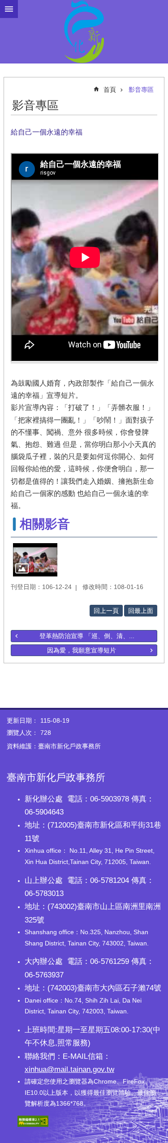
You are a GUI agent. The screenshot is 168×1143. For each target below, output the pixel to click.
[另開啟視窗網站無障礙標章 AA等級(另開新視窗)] (32, 1124)
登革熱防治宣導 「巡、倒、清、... (86, 635)
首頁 (109, 89)
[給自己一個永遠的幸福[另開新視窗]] (35, 559)
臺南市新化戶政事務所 (84, 31)
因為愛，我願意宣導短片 (81, 650)
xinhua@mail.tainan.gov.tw (69, 1069)
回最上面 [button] (140, 610)
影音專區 (141, 89)
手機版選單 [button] (9, 9)
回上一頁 (106, 610)
